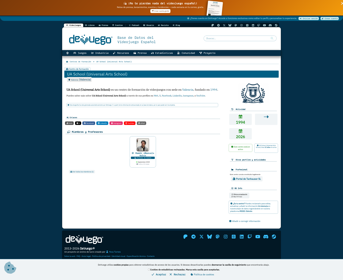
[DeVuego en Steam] (276, 25)
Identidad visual (118, 256)
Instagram (188, 95)
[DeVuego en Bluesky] (230, 25)
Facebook (167, 95)
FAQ (78, 256)
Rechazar (179, 274)
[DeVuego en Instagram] (241, 25)
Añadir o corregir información (246, 221)
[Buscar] (272, 38)
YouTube (200, 95)
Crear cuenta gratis (161, 11)
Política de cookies (203, 274)
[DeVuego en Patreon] (212, 25)
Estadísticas (163, 53)
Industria (101, 53)
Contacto (151, 256)
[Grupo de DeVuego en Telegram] (218, 25)
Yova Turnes (115, 251)
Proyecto (208, 53)
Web (156, 95)
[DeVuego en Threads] (247, 25)
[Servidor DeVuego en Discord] (270, 25)
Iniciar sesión (310, 18)
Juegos (81, 53)
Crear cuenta (331, 18)
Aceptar (160, 274)
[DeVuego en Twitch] (258, 25)
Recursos (122, 53)
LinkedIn (177, 95)
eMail (142, 123)
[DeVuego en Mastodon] (235, 25)
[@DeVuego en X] (224, 25)
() (85, 79)
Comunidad (187, 53)
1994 (213, 89)
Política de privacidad (101, 256)
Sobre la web (69, 256)
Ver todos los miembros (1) (83, 172)
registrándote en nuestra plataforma (250, 209)
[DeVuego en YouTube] (264, 25)
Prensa (141, 53)
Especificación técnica (136, 256)
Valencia (187, 89)
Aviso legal (86, 256)
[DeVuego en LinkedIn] (253, 25)
